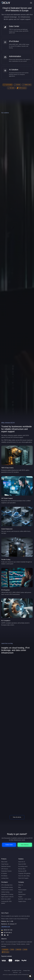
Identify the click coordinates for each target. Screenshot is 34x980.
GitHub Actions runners (7, 889)
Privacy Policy (7, 970)
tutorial (9, 719)
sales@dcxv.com (5, 926)
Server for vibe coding (23, 875)
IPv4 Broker (4, 875)
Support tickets (22, 901)
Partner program (22, 889)
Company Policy (26, 970)
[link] (17, 677)
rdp (4, 757)
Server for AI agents (23, 878)
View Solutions (25, 844)
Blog (19, 887)
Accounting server (22, 866)
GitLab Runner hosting (7, 887)
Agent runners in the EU (7, 896)
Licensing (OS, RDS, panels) (6, 902)
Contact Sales (9, 844)
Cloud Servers (4, 864)
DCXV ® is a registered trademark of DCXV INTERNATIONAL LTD (17, 974)
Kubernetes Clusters (6, 871)
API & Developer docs (7, 885)
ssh (4, 719)
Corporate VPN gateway (24, 873)
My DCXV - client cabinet (24, 899)
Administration (22, 894)
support (5, 679)
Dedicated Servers (6, 866)
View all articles (17, 817)
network (5, 677)
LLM (20, 972)
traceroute (24, 677)
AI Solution (4, 873)
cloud (14, 719)
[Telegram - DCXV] (7, 935)
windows (9, 757)
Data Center (4, 861)
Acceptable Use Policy (16, 970)
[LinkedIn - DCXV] (5, 935)
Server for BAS (22, 864)
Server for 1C (21, 861)
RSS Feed (15, 972)
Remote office (21, 868)
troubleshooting (14, 677)
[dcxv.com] (5, 3)
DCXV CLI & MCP (6, 899)
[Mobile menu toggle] (31, 3)
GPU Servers (4, 868)
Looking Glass (5, 878)
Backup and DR (22, 871)
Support (20, 896)
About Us (20, 885)
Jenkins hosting (5, 892)
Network (20, 892)
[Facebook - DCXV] (2, 935)
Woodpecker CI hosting (7, 894)
